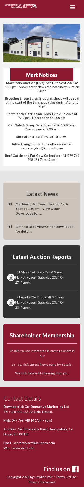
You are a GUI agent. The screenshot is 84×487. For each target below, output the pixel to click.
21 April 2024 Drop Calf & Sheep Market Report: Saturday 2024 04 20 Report (39, 302)
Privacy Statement (42, 482)
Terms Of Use (66, 477)
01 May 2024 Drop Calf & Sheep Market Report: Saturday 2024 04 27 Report (39, 277)
